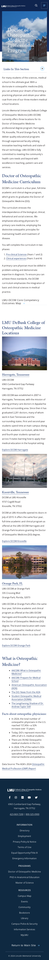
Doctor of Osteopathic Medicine (24, 871)
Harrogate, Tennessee (15, 374)
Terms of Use (24, 847)
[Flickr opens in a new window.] (24, 797)
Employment (24, 836)
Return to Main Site (24, 945)
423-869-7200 (16, 814)
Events (24, 901)
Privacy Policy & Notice (24, 841)
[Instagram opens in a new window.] (17, 797)
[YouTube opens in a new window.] (31, 797)
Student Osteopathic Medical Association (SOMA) (26, 698)
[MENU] (44, 5)
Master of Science (25, 882)
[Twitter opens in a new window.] (38, 797)
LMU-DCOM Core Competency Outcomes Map (20, 302)
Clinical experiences (16, 258)
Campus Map (24, 895)
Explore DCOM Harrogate (15, 449)
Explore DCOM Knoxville (14, 541)
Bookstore (24, 912)
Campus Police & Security (24, 923)
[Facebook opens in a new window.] (11, 797)
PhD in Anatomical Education (24, 877)
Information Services (24, 929)
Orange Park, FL (12, 583)
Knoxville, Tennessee (15, 492)
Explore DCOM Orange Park (16, 645)
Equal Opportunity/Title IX (24, 852)
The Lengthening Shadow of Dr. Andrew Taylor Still (28, 705)
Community (24, 907)
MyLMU (24, 935)
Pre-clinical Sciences (16, 254)
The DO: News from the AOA (26, 692)
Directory (24, 830)
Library (24, 918)
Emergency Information (24, 858)
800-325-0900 (32, 814)
